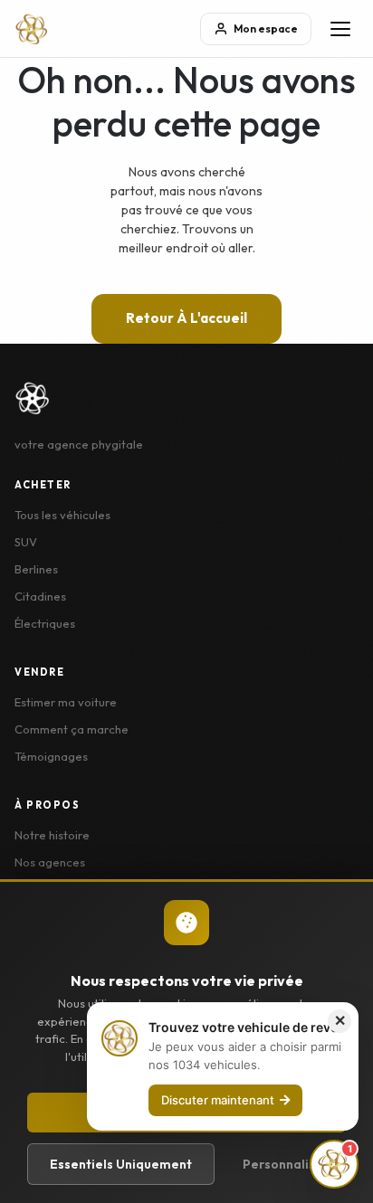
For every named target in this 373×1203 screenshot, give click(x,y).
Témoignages (51, 756)
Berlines (36, 569)
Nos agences (49, 862)
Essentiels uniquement (121, 1164)
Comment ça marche (71, 729)
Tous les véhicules (62, 514)
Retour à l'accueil (186, 318)
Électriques (44, 623)
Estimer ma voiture (65, 702)
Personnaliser (286, 1164)
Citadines (40, 596)
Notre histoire (52, 835)
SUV (25, 542)
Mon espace (266, 28)
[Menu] (340, 29)
